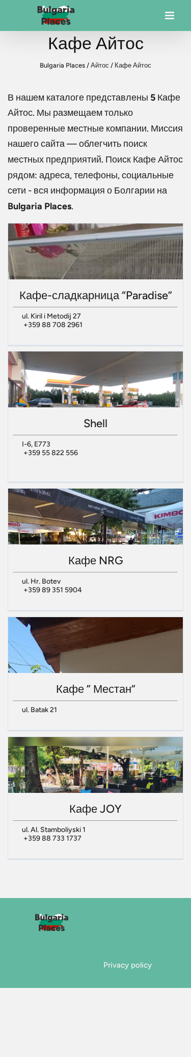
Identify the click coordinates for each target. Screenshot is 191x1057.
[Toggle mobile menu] (170, 18)
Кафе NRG (95, 560)
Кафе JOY (95, 809)
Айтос (100, 65)
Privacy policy (127, 965)
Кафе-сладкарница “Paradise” (95, 295)
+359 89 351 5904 (52, 590)
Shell (95, 423)
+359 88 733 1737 (52, 838)
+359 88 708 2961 (53, 325)
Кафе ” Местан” (95, 689)
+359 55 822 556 (50, 453)
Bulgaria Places (62, 65)
